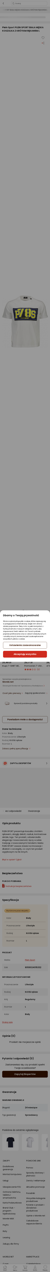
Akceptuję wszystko (25, 654)
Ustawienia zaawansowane (25, 645)
